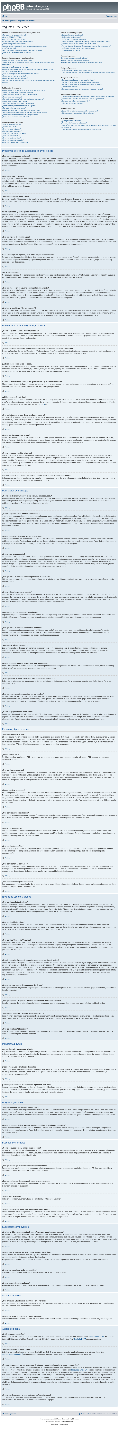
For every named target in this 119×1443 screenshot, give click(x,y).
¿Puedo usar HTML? (9, 127)
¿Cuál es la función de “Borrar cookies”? (16, 53)
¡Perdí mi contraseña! (9, 48)
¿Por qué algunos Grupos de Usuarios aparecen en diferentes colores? (86, 46)
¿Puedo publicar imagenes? (12, 131)
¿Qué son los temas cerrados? (13, 140)
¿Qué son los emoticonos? (11, 129)
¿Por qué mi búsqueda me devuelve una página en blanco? (81, 84)
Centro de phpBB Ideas (11, 1354)
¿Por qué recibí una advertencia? (14, 108)
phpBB (40, 404)
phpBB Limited (96, 1337)
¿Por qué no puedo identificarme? (14, 44)
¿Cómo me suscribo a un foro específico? (75, 101)
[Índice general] (13, 7)
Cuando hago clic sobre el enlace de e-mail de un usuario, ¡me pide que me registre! (28, 81)
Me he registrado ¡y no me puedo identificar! (17, 41)
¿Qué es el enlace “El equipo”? (71, 50)
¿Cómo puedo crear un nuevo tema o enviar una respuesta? (23, 90)
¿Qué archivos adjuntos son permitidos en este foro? (79, 111)
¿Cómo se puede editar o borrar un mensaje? (18, 92)
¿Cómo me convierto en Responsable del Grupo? (78, 44)
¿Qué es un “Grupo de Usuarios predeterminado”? (79, 48)
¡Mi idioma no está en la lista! (12, 71)
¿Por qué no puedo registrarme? (13, 39)
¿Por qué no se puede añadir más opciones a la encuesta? (23, 99)
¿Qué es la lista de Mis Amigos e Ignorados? (76, 70)
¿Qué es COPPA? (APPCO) (12, 37)
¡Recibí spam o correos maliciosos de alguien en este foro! (81, 62)
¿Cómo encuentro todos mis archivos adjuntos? (77, 113)
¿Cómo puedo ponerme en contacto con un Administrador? (81, 129)
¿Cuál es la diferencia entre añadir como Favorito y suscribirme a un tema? (87, 96)
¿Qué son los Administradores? (72, 35)
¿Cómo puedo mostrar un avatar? (14, 76)
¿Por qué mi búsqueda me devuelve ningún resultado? (80, 82)
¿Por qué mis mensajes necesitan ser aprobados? (20, 115)
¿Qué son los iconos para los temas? (15, 142)
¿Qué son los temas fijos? (11, 138)
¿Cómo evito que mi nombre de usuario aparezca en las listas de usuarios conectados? (28, 64)
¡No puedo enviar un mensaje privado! (74, 58)
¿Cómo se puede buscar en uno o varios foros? (77, 80)
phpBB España (68, 1421)
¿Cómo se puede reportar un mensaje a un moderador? (22, 110)
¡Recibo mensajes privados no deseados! (75, 60)
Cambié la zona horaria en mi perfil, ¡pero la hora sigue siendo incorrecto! (28, 69)
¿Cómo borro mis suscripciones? (72, 103)
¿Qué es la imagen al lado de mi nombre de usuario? (20, 74)
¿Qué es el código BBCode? (12, 124)
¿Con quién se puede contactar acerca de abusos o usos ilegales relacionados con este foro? (88, 126)
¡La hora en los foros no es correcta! (15, 67)
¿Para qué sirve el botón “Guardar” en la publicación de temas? (24, 112)
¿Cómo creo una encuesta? (12, 97)
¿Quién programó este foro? (71, 121)
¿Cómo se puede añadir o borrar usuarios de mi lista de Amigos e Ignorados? (88, 72)
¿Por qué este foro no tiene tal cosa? (74, 123)
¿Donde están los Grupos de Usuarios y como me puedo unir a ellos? (85, 41)
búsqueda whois (77, 1370)
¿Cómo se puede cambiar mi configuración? (17, 60)
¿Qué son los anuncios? (10, 135)
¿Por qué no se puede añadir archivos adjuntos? (19, 106)
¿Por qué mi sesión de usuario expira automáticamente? (22, 50)
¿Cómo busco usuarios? (69, 87)
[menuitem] (5, 16)
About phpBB (78, 1339)
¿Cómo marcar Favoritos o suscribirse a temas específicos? (82, 99)
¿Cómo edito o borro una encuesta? (15, 101)
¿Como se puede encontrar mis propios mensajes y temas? (82, 89)
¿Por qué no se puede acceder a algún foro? (18, 103)
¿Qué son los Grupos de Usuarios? (73, 39)
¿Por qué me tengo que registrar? (14, 35)
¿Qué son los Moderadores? (71, 37)
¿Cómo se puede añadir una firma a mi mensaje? (19, 94)
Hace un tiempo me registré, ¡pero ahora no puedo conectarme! (24, 46)
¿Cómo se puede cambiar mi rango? (15, 78)
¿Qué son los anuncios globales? (14, 133)
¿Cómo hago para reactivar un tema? (15, 117)
